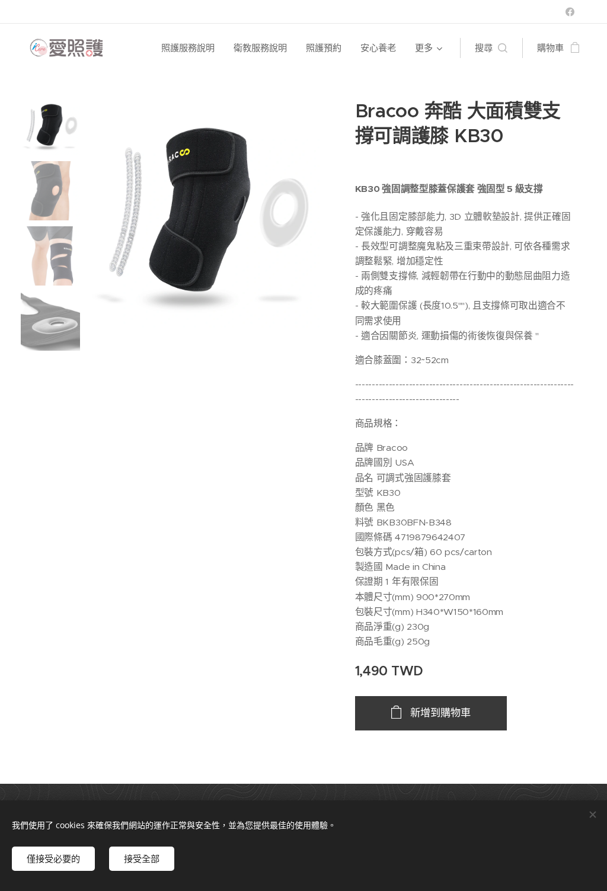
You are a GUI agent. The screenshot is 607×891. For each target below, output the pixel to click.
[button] (491, 48)
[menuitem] (191, 48)
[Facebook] (570, 12)
